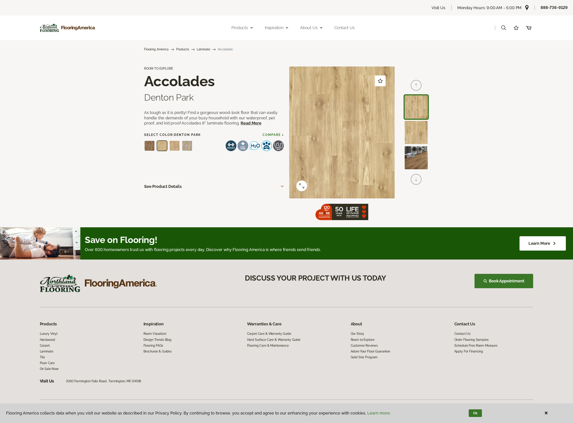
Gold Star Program (364, 357)
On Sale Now (49, 369)
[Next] (416, 179)
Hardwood (47, 339)
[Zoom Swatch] (301, 185)
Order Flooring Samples (471, 339)
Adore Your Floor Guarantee (370, 351)
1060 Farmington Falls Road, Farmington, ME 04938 (103, 381)
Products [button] (239, 27)
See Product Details (163, 186)
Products (182, 49)
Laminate (203, 49)
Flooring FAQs (153, 345)
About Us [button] (309, 27)
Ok (475, 413)
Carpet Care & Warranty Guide (269, 333)
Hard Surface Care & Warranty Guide (273, 339)
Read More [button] (251, 123)
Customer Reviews (364, 345)
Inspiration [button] (274, 27)
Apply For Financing (468, 351)
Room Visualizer (155, 333)
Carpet (45, 345)
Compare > (273, 135)
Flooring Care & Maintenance (268, 345)
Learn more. (379, 413)
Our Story (357, 333)
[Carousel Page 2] (416, 132)
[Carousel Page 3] (416, 157)
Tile (42, 357)
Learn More (539, 243)
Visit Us (438, 7)
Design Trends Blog (157, 339)
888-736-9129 (554, 7)
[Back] (416, 85)
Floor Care (47, 363)
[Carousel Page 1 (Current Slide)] (416, 107)
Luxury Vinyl (49, 333)
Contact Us (344, 27)
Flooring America (156, 49)
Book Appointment (506, 281)
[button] (503, 27)
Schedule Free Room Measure (475, 345)
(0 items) (528, 27)
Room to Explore (362, 339)
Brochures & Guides (157, 351)
